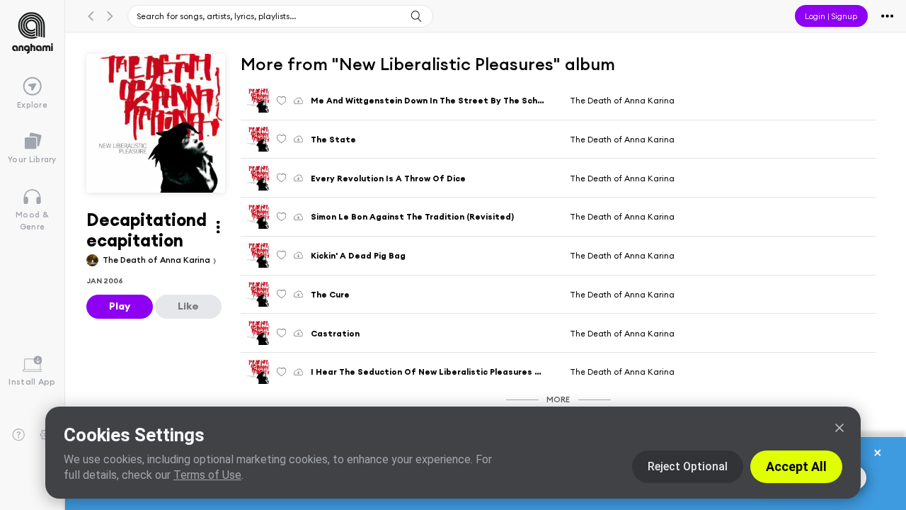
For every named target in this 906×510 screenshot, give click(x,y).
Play (119, 306)
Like (188, 306)
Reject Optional (688, 466)
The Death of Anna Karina (157, 259)
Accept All (796, 466)
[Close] (839, 428)
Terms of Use (207, 475)
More (558, 399)
